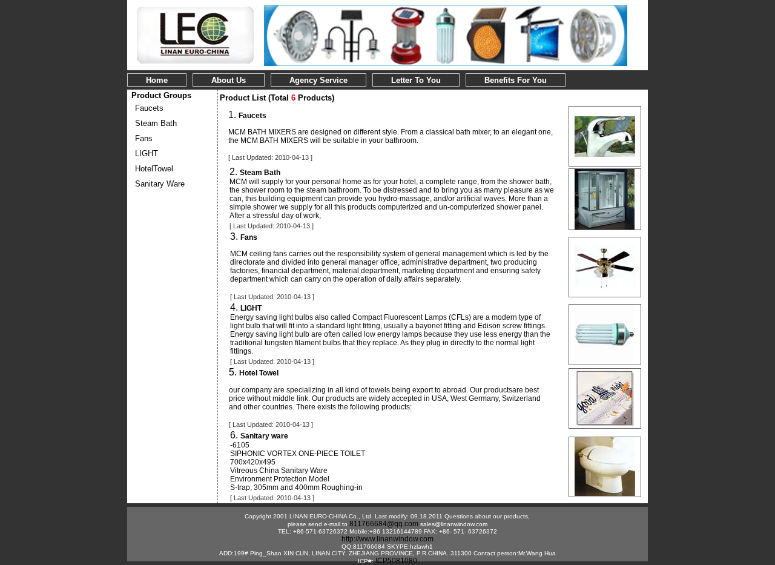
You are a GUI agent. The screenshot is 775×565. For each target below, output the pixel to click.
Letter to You (416, 80)
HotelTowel (154, 168)
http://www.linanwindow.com (387, 539)
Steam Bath (156, 123)
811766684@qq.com (383, 524)
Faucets (149, 108)
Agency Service (318, 80)
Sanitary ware (160, 183)
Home (157, 80)
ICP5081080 (396, 561)
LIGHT (146, 153)
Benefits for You (515, 80)
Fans (144, 138)
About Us (228, 80)
